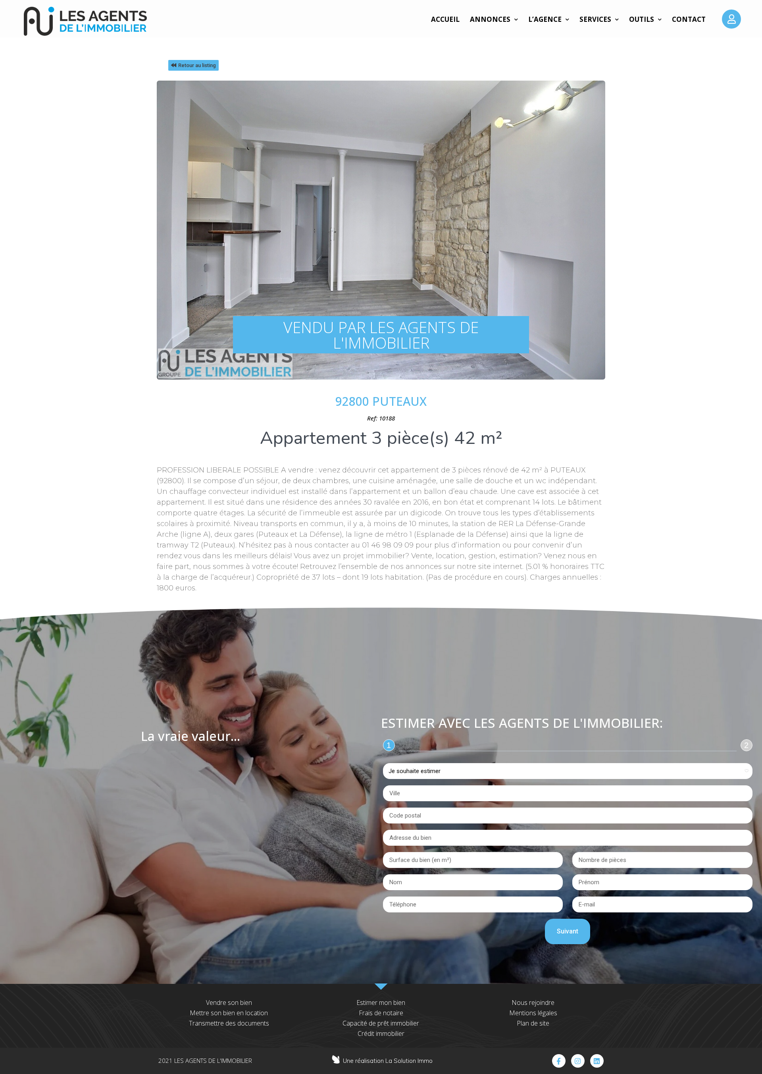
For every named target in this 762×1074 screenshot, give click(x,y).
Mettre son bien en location (229, 1012)
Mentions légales (533, 1012)
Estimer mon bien (380, 1002)
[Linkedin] (597, 1061)
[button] (193, 65)
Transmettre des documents (229, 1023)
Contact (689, 19)
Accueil (445, 19)
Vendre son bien (229, 1002)
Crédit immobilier (381, 1033)
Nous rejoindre (533, 1002)
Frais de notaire (381, 1012)
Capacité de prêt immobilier (381, 1023)
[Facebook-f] (559, 1061)
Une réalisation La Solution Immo (388, 1060)
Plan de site (533, 1023)
